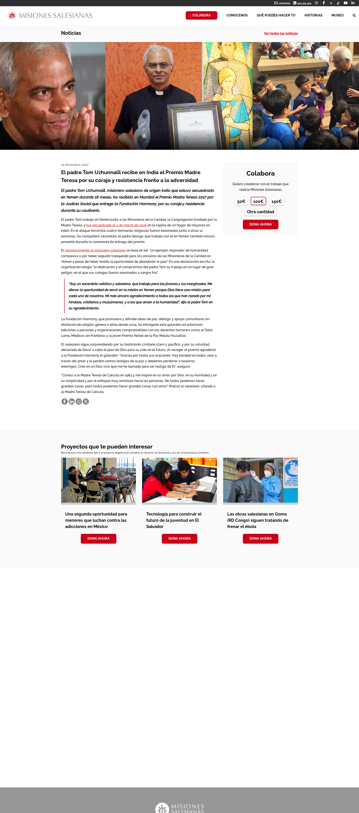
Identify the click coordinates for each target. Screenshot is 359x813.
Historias (313, 15)
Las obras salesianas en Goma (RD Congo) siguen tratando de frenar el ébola (257, 520)
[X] (86, 401)
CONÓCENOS (237, 15)
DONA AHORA (98, 538)
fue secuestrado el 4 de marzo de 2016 (116, 225)
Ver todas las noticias (281, 33)
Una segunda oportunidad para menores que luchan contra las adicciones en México (96, 520)
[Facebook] (64, 401)
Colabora (201, 15)
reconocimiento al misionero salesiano (95, 250)
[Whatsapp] (79, 401)
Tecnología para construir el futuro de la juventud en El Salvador (173, 520)
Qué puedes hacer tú (276, 15)
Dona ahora (261, 224)
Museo (338, 15)
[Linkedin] (72, 401)
